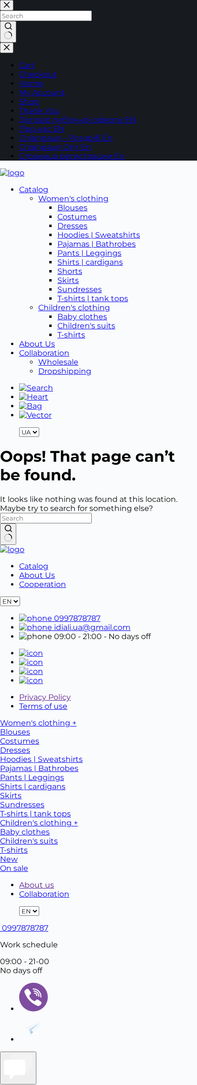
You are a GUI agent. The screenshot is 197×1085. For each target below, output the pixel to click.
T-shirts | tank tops (92, 298)
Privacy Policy (45, 697)
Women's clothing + (38, 722)
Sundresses (79, 289)
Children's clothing (74, 307)
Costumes (77, 216)
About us (36, 885)
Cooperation (42, 584)
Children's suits (86, 325)
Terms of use (43, 706)
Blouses (72, 207)
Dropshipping (64, 371)
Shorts (69, 271)
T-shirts (71, 334)
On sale (14, 868)
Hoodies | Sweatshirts (98, 234)
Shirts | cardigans (90, 262)
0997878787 (76, 618)
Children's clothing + (39, 822)
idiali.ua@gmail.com (91, 627)
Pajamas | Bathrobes (96, 244)
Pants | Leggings (89, 253)
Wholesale (58, 362)
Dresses (72, 225)
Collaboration (44, 353)
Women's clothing (73, 198)
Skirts (68, 280)
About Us (37, 343)
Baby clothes (82, 316)
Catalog (33, 189)
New (9, 859)
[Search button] (8, 534)
